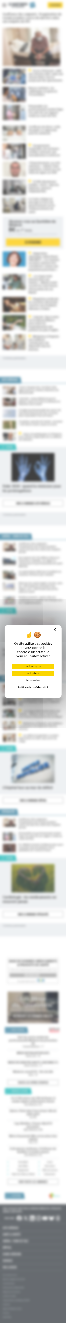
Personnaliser (33, 680)
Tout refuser (33, 673)
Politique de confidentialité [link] (33, 687)
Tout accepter (33, 666)
